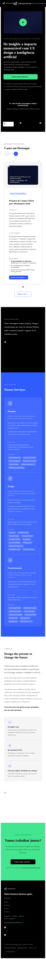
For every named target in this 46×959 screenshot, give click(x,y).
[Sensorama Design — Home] (8, 3)
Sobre (32, 3)
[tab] (23, 286)
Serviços (36, 3)
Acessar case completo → (18, 277)
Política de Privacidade (10, 948)
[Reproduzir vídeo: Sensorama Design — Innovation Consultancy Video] (23, 22)
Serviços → (7, 905)
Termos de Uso (33, 948)
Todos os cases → (23, 294)
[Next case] (16, 154)
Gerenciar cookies (10, 951)
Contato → (7, 912)
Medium (21, 916)
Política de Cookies (22, 948)
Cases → (7, 908)
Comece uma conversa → (20, 77)
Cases (41, 3)
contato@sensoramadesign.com (30, 867)
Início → (7, 902)
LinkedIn (14, 916)
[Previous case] (6, 154)
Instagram (7, 916)
